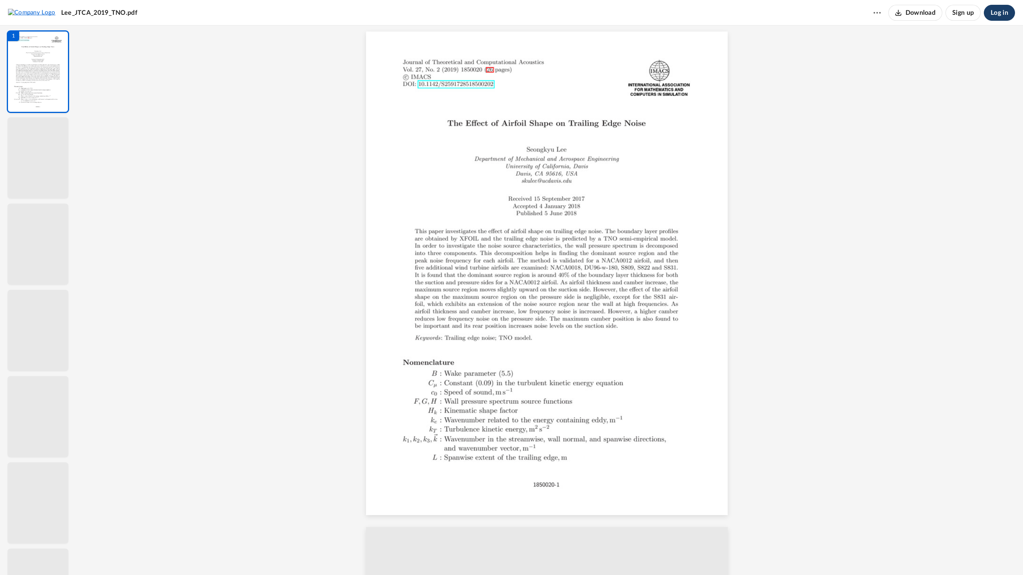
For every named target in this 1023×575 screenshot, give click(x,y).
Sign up (963, 13)
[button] (38, 72)
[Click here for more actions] (877, 13)
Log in (999, 13)
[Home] (32, 12)
